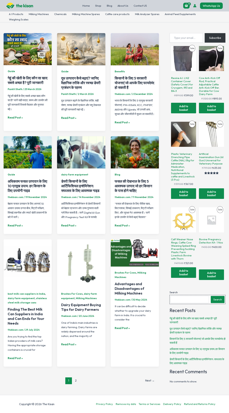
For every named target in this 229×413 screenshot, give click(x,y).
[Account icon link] (194, 5)
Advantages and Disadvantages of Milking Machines (129, 288)
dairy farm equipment (74, 174)
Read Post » (15, 118)
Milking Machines (39, 14)
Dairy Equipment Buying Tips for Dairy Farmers (81, 307)
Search (174, 292)
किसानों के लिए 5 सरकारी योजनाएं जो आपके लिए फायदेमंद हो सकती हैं (134, 83)
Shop (98, 5)
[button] (211, 6)
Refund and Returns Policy (199, 404)
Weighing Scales (18, 19)
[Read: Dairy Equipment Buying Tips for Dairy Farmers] (81, 263)
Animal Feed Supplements (180, 14)
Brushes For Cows (72, 293)
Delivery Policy (172, 404)
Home (86, 5)
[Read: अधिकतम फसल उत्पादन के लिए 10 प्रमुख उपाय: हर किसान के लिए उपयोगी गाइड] (28, 152)
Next (150, 380)
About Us (123, 5)
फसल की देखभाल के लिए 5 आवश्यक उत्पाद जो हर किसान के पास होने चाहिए (133, 186)
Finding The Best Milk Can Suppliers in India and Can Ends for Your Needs (26, 316)
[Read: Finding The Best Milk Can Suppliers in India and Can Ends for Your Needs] (28, 263)
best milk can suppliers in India (26, 293)
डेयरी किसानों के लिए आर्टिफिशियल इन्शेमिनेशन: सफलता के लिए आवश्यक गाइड (80, 186)
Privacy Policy (104, 404)
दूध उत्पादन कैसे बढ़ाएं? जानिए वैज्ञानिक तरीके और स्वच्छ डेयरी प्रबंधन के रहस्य (81, 83)
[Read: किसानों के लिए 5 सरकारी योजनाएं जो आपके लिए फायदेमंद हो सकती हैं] (135, 48)
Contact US (140, 5)
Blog (109, 5)
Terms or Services (149, 404)
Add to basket (183, 108)
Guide (11, 71)
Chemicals (60, 14)
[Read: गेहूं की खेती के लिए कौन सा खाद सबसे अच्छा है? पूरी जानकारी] (28, 48)
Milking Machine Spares (86, 14)
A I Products (16, 14)
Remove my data (126, 404)
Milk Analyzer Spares (147, 14)
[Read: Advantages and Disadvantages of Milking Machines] (135, 252)
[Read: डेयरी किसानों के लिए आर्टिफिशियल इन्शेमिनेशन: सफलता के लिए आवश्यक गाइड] (81, 152)
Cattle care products (117, 14)
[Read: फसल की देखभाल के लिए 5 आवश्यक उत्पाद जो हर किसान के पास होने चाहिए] (135, 152)
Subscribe (215, 38)
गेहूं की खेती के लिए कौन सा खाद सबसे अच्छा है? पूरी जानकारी (27, 80)
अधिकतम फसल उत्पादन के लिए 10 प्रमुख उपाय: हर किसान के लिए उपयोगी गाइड (27, 186)
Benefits (120, 71)
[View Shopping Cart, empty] (186, 6)
